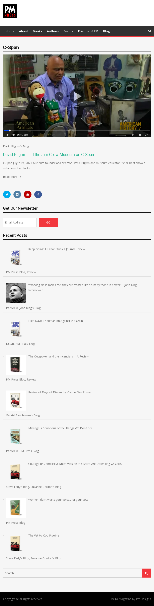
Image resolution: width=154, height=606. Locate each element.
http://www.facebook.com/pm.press (38, 194)
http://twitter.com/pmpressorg (7, 194)
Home (9, 31)
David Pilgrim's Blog (16, 146)
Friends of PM (88, 31)
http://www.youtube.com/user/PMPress (27, 194)
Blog (106, 31)
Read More (10, 177)
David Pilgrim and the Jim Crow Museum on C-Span (48, 154)
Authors (53, 31)
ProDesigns (143, 599)
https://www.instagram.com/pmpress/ (17, 194)
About (23, 31)
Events (68, 31)
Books (37, 31)
